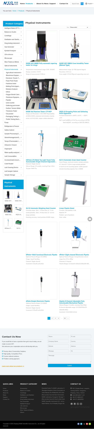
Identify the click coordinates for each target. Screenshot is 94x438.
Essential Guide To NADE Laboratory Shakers (55, 388)
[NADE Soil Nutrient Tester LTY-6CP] (8, 209)
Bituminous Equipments (13, 75)
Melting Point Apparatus (13, 86)
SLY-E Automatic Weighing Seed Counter (41, 208)
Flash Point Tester (12, 81)
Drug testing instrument (12, 43)
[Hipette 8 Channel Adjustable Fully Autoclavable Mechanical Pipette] (75, 284)
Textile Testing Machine (13, 119)
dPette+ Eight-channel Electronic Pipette (74, 255)
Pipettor (8, 100)
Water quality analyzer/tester (13, 152)
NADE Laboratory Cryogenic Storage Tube (54, 397)
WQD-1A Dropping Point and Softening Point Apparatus (18, 215)
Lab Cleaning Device (11, 167)
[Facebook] (71, 404)
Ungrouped (8, 149)
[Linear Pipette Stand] (75, 191)
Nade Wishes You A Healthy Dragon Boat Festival (56, 403)
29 (65, 318)
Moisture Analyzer (12, 89)
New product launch (48, 395)
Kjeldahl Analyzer (10, 50)
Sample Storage (9, 175)
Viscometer (9, 114)
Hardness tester (11, 83)
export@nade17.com (78, 395)
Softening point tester (13, 105)
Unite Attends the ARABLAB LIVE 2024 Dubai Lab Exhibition (59, 392)
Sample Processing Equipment (14, 134)
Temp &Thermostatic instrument (14, 141)
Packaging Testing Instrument (15, 116)
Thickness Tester (11, 111)
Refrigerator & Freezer (11, 126)
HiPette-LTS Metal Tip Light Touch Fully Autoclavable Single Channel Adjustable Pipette (8, 228)
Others (22, 412)
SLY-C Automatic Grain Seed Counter (18, 228)
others (8, 92)
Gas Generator (9, 47)
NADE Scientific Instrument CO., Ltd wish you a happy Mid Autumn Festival (63, 401)
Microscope (8, 58)
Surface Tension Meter (13, 108)
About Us (5, 392)
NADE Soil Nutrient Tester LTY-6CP (8, 215)
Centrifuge (7, 35)
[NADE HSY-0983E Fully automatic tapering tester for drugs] (8, 198)
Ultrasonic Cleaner (10, 145)
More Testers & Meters (11, 62)
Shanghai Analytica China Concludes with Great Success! (58, 390)
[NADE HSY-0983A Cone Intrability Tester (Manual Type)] (18, 194)
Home (4, 388)
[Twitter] (78, 404)
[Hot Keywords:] (82, 3)
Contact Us (6, 399)
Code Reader (8, 163)
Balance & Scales (10, 32)
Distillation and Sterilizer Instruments (14, 39)
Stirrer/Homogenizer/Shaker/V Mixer (14, 137)
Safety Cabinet (9, 130)
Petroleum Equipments (13, 97)
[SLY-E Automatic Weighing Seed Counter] (41, 191)
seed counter (10, 103)
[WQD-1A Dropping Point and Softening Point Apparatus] (18, 208)
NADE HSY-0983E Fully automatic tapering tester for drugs (8, 201)
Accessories (23, 388)
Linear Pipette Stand (66, 208)
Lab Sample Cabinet (11, 171)
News (4, 395)
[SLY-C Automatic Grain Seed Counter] (18, 222)
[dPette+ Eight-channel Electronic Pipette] (75, 237)
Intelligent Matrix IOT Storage (13, 28)
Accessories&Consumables (13, 160)
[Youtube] (87, 424)
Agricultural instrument (13, 72)
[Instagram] (81, 404)
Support (5, 397)
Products (5, 390)
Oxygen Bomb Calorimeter (14, 94)
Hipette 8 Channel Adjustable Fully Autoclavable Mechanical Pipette (71, 302)
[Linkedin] (75, 404)
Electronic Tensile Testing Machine (15, 78)
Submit (69, 365)
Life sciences (8, 54)
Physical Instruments (11, 69)
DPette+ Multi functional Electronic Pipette (41, 255)
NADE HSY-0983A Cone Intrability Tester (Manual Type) (18, 201)
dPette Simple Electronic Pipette (38, 301)
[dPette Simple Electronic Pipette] (41, 284)
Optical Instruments (10, 65)
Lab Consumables (10, 156)
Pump (6, 122)
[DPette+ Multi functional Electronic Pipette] (41, 237)
